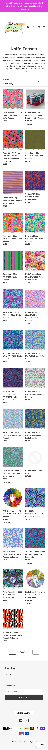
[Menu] (43, 27)
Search (8, 674)
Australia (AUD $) (23, 713)
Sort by (6, 79)
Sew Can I (19, 742)
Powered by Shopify (30, 742)
